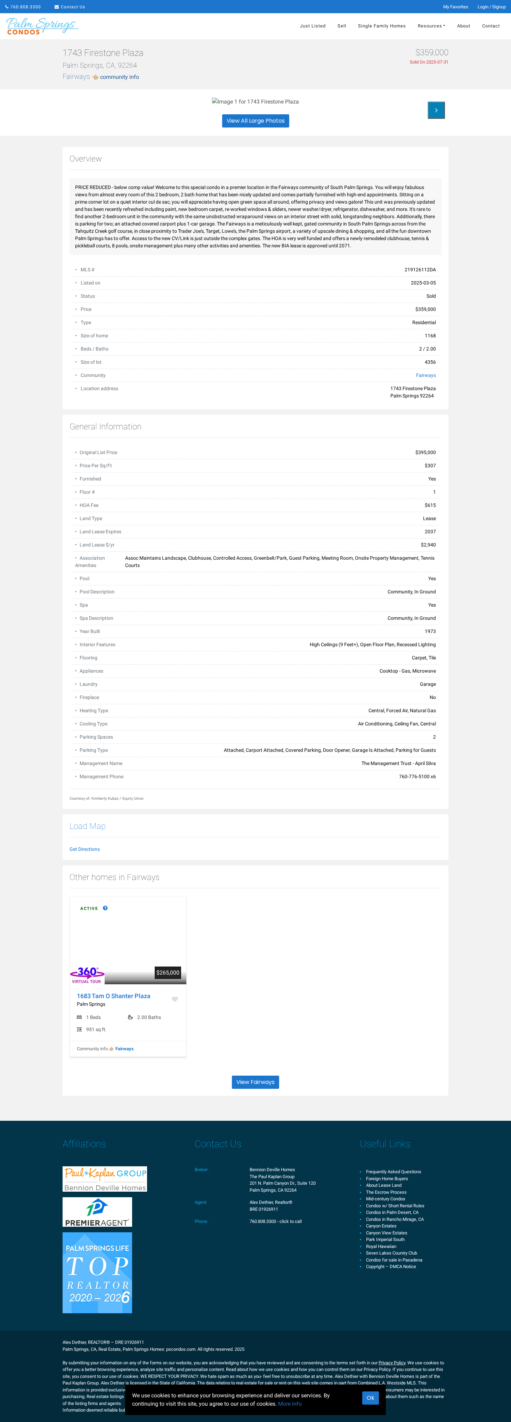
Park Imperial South (385, 1239)
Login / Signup (492, 6)
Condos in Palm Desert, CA (392, 1212)
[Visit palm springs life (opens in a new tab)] (97, 1272)
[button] (436, 110)
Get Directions (85, 849)
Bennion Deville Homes (272, 1169)
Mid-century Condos (385, 1198)
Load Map (88, 826)
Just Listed (313, 25)
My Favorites (455, 6)
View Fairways (255, 1082)
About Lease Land (384, 1185)
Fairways (101, 76)
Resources (430, 25)
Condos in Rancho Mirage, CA (395, 1219)
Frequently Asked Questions (393, 1171)
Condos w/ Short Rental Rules (395, 1205)
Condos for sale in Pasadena (394, 1260)
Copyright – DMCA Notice (391, 1266)
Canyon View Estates (386, 1232)
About (463, 25)
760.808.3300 (25, 7)
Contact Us (73, 7)
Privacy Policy (392, 1362)
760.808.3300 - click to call (276, 1221)
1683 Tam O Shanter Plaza (114, 996)
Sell (342, 25)
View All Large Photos (256, 121)
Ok (370, 1398)
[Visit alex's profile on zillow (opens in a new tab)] (97, 1211)
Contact (491, 25)
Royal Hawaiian (381, 1246)
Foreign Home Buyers (387, 1178)
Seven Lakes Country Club (391, 1253)
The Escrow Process (386, 1192)
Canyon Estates (381, 1225)
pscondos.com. (181, 1349)
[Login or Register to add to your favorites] (175, 999)
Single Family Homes (382, 25)
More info (290, 1403)
